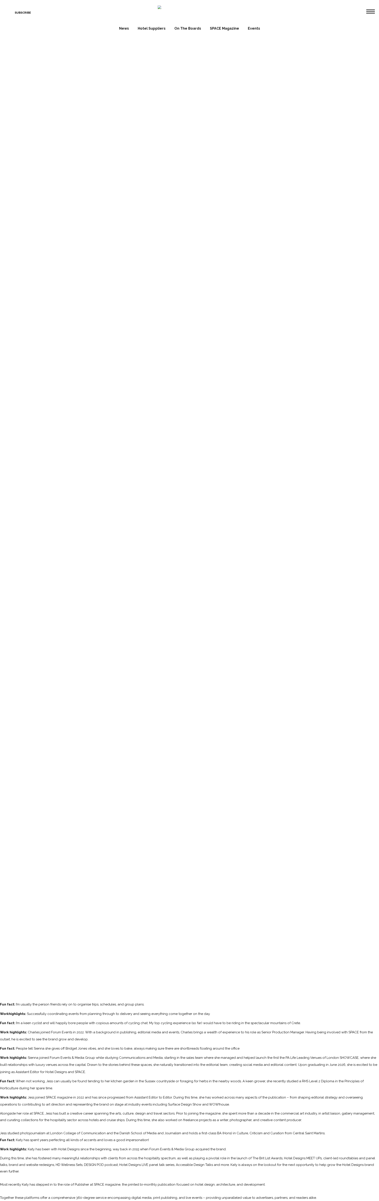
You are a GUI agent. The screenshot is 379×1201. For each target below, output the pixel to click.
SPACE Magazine (224, 28)
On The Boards (187, 28)
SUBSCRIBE (23, 12)
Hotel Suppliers (152, 28)
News (124, 28)
